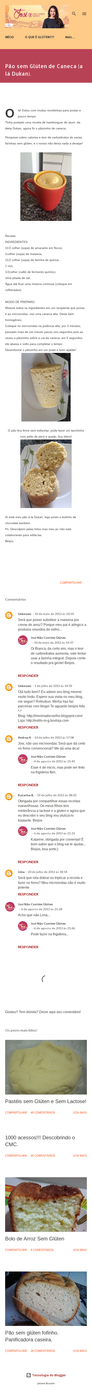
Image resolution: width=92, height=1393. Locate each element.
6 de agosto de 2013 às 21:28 (41, 909)
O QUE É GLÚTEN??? (39, 37)
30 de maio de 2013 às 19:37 (53, 642)
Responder (28, 675)
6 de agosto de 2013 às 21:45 (54, 761)
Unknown (24, 614)
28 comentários (43, 1351)
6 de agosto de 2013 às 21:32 (54, 833)
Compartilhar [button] (71, 582)
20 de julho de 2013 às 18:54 (47, 872)
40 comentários (43, 1112)
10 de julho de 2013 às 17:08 (54, 737)
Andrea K (24, 737)
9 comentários (42, 1250)
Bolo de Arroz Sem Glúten (34, 1239)
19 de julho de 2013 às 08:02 (56, 795)
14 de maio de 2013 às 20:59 (54, 614)
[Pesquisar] (74, 7)
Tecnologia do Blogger (48, 1375)
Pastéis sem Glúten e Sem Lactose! (45, 1101)
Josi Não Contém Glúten (48, 637)
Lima (21, 872)
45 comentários (43, 1155)
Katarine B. (26, 795)
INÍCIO (9, 37)
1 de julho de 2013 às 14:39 (53, 686)
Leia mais (80, 1112)
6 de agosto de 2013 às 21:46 (54, 928)
